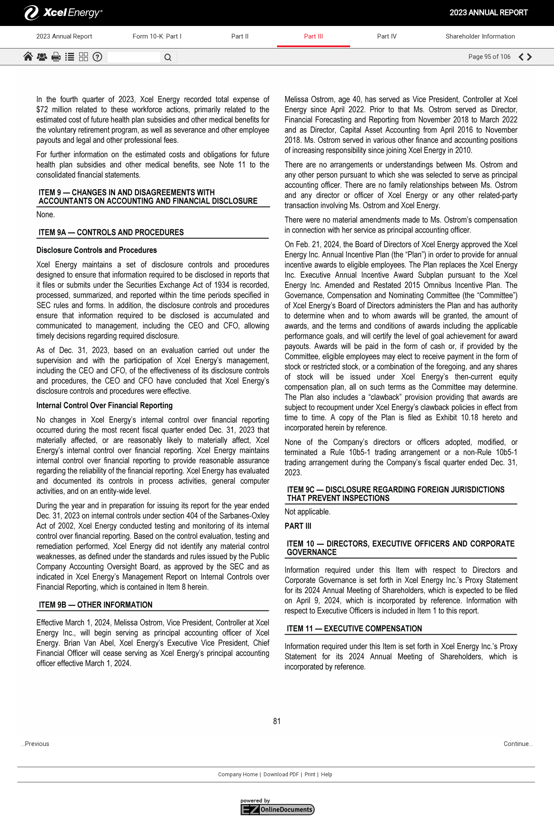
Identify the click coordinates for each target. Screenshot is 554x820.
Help (326, 775)
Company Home (238, 775)
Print (310, 775)
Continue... (518, 743)
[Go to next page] (530, 57)
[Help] (97, 56)
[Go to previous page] (520, 57)
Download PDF (281, 775)
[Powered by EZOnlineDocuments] (277, 814)
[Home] (28, 56)
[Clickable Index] (69, 56)
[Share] (41, 56)
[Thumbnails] (83, 56)
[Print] (55, 56)
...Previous (35, 743)
